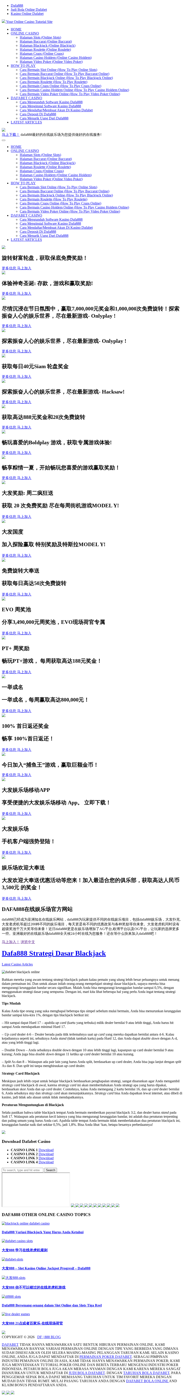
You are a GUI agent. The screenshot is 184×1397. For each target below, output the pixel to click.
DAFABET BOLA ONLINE (147, 1381)
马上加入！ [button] (11, 942)
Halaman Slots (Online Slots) (40, 37)
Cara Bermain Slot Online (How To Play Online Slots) (58, 70)
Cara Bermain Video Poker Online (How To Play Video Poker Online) (70, 94)
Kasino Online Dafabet (27, 13)
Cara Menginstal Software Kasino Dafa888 (50, 106)
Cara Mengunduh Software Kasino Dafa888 (51, 102)
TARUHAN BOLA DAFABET (146, 1373)
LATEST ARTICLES (26, 122)
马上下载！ (11, 134)
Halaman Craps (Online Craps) (42, 53)
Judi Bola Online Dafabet (29, 9)
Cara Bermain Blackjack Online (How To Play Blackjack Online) (66, 78)
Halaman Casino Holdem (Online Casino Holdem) (56, 57)
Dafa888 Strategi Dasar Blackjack (54, 953)
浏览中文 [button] (28, 942)
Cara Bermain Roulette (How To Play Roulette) (53, 82)
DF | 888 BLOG (49, 1337)
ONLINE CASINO (25, 33)
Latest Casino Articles (17, 964)
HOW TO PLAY (23, 66)
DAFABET (10, 1344)
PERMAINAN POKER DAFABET (105, 1357)
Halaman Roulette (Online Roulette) (45, 49)
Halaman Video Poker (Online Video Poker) (51, 62)
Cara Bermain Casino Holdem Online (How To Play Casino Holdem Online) (74, 90)
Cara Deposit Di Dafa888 (38, 114)
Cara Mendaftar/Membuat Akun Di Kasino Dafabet (56, 110)
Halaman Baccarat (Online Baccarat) (46, 41)
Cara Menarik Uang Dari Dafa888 (44, 118)
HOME (16, 29)
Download (46, 1150)
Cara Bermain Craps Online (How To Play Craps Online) (60, 86)
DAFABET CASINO (26, 98)
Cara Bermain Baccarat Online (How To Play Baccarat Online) (64, 74)
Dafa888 (17, 5)
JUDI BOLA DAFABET (87, 1373)
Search (50, 1170)
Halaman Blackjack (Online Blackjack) (47, 45)
